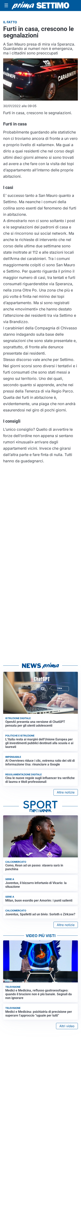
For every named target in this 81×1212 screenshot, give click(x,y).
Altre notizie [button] (66, 792)
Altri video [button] (67, 1026)
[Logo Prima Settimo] (40, 5)
